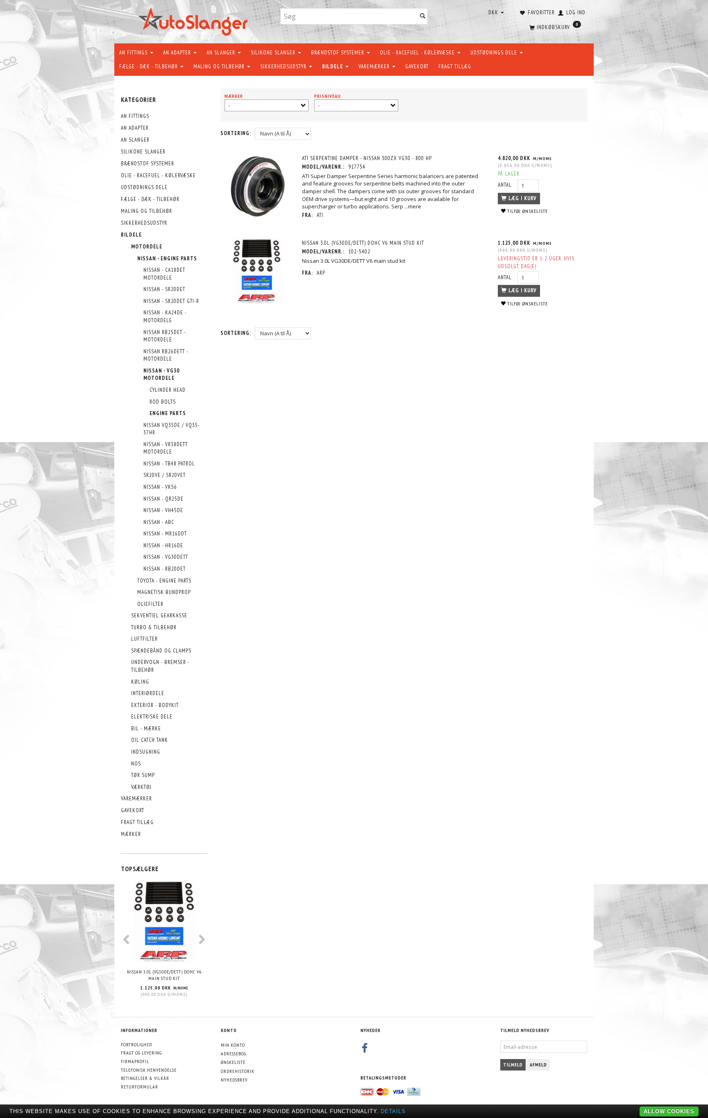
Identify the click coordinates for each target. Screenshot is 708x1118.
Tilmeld (513, 1065)
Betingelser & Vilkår (145, 1078)
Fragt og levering (141, 1053)
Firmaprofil (135, 1061)
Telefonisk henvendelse (149, 1070)
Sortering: (235, 133)
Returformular (139, 1087)
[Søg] (423, 16)
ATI (320, 215)
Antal (505, 184)
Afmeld (538, 1065)
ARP (321, 272)
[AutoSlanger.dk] (194, 19)
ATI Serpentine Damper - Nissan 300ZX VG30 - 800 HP (367, 158)
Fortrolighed (136, 1044)
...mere (412, 206)
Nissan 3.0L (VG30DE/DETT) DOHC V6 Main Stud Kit (164, 975)
